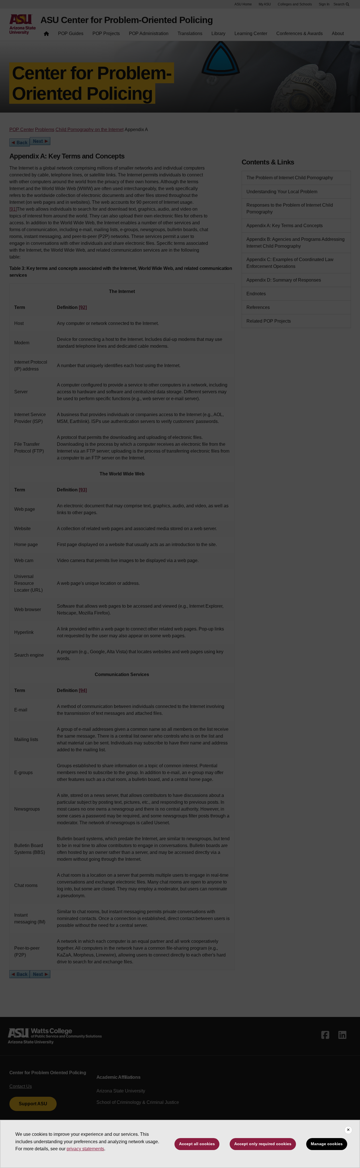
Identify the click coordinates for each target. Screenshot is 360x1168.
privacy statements (85, 1148)
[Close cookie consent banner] (348, 1130)
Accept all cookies (197, 1143)
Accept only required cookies (262, 1143)
